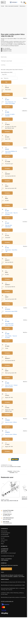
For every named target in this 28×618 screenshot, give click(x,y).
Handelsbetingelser (5, 532)
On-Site (3, 541)
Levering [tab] (3, 65)
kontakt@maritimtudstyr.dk (7, 556)
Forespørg (7, 94)
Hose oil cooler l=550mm (11, 434)
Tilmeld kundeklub (6, 568)
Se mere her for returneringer (8, 553)
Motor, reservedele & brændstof (11, 6)
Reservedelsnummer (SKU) (6, 72)
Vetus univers (4, 540)
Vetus (16, 472)
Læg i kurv (7, 106)
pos (2, 78)
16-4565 (7, 383)
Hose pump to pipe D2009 (11, 311)
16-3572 (7, 99)
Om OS (2, 538)
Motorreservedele (23, 6)
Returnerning (4, 531)
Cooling (14, 471)
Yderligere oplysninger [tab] (6, 61)
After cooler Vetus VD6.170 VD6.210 (9, 500)
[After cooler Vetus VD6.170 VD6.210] (10, 489)
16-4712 (7, 247)
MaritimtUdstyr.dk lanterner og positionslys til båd (12, 585)
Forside (2, 6)
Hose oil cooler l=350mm (11, 422)
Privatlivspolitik (4, 534)
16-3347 (7, 223)
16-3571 (7, 210)
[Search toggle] (22, 2)
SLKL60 (7, 149)
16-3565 (7, 112)
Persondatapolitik (5, 536)
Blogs (2, 543)
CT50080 (7, 420)
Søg (6, 82)
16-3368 (7, 333)
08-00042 (7, 309)
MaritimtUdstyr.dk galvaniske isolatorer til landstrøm (13, 597)
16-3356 (7, 321)
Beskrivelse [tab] (4, 57)
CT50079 (7, 432)
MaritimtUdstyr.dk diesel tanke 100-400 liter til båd (13, 582)
